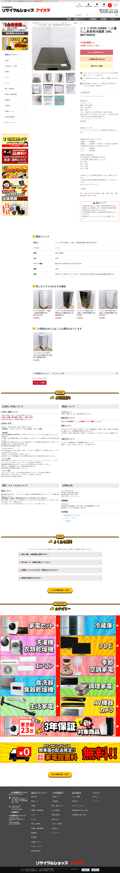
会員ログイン (56, 819)
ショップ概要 (76, 796)
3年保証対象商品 (10, 117)
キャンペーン (96, 801)
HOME (69, 19)
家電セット (34, 801)
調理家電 (7, 100)
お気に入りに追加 (97, 66)
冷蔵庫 (7, 60)
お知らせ (95, 796)
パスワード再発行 (57, 824)
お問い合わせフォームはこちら (70, 496)
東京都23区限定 (36, 851)
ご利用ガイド (56, 796)
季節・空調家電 (9, 88)
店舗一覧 (74, 801)
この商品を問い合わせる (96, 59)
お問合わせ (55, 828)
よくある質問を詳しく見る (60, 590)
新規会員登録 (56, 815)
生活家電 (7, 105)
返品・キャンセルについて (95, 216)
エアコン (7, 83)
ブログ (113, 19)
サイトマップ (56, 833)
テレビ (7, 77)
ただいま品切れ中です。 (96, 52)
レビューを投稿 (39, 382)
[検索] (116, 15)
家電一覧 (33, 796)
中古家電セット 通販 (11, 66)
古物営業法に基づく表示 (79, 815)
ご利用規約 (67, 521)
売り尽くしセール (10, 122)
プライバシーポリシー (70, 518)
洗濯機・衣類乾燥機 (37, 810)
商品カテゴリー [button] (79, 19)
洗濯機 (7, 71)
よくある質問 (56, 810)
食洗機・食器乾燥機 (11, 94)
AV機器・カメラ (9, 111)
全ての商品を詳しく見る (60, 774)
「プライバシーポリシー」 (62, 869)
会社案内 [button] (103, 19)
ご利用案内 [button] (92, 19)
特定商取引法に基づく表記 (72, 515)
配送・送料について (80, 444)
